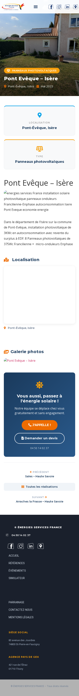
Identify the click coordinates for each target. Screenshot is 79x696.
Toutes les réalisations (42, 486)
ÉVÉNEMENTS (17, 570)
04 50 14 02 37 (21, 535)
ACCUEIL (14, 555)
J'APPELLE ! (41, 425)
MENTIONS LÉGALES (21, 617)
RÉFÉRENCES (17, 563)
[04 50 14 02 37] (7, 535)
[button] (36, 7)
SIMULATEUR (17, 578)
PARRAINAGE (16, 602)
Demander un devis (41, 438)
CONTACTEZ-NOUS (20, 609)
